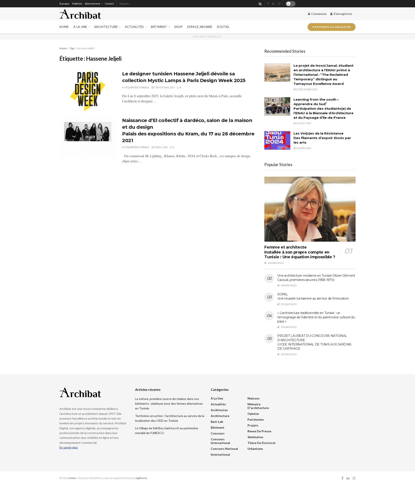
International (220, 454)
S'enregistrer (342, 14)
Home (64, 27)
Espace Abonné (199, 27)
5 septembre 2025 (164, 87)
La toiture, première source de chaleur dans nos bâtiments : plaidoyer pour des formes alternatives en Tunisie (169, 403)
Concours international (220, 441)
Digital (223, 27)
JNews (72, 478)
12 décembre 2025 (306, 89)
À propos (64, 3)
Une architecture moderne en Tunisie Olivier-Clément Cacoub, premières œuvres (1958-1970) (316, 278)
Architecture (106, 27)
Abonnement (92, 3)
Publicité (77, 3)
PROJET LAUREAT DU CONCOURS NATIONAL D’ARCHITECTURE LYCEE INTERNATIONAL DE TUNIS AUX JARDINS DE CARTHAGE (314, 342)
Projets (252, 425)
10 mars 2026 (303, 148)
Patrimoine (255, 419)
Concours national (224, 448)
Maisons (253, 398)
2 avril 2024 (160, 147)
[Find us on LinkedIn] (273, 4)
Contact (109, 3)
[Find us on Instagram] (279, 4)
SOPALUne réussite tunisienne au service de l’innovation (313, 296)
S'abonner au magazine (331, 25)
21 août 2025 (303, 123)
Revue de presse (259, 431)
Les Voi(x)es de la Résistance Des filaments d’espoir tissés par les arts (322, 137)
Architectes (219, 410)
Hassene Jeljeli (85, 48)
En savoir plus (68, 447)
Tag (72, 48)
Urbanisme (255, 448)
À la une (80, 27)
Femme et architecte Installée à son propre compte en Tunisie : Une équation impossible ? (299, 252)
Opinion (253, 413)
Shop (178, 27)
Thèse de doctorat (261, 443)
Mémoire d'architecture (258, 406)
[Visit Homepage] (80, 14)
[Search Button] (259, 3)
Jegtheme (141, 478)
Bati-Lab (217, 421)
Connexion (318, 14)
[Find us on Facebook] (268, 4)
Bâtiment (159, 27)
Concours (218, 433)
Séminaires (255, 437)
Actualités (134, 27)
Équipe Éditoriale (137, 87)
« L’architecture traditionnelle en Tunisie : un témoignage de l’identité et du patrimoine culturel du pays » (316, 317)
